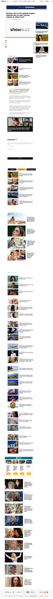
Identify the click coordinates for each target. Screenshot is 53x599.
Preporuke (25, 1)
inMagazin (29, 1)
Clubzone (33, 1)
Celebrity (10, 1)
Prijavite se (20, 158)
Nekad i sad (20, 1)
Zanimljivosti (15, 1)
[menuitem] (52, 1)
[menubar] (52, 1)
